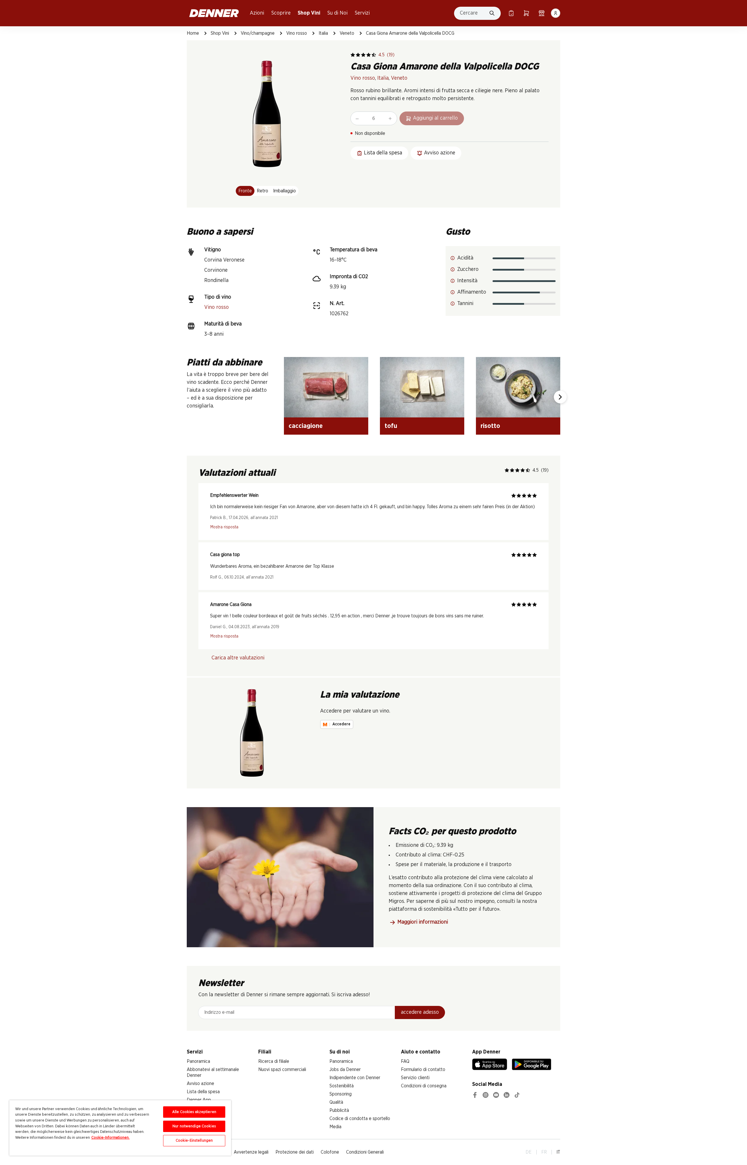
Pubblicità (339, 1110)
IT (558, 1152)
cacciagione (306, 426)
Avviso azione (200, 1083)
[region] (120, 1128)
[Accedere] (555, 13)
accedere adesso (420, 1012)
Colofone (330, 1152)
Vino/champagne (258, 33)
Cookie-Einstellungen (194, 1141)
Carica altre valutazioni (238, 658)
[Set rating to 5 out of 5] (373, 55)
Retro (262, 191)
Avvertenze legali (251, 1152)
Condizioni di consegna (423, 1086)
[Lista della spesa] (511, 13)
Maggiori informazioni (422, 922)
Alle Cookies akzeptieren (194, 1112)
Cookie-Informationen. (110, 1138)
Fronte (245, 191)
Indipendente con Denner (354, 1077)
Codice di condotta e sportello (359, 1118)
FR (544, 1152)
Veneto (347, 33)
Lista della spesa (203, 1091)
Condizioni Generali (365, 1152)
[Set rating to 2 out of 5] (358, 55)
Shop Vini (309, 13)
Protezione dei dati (294, 1152)
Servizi (362, 13)
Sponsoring (340, 1094)
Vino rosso (296, 33)
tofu (391, 426)
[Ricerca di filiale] (541, 13)
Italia (323, 33)
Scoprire (281, 13)
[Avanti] (560, 397)
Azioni (257, 13)
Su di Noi (337, 13)
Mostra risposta (224, 527)
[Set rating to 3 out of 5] (363, 55)
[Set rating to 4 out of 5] (368, 55)
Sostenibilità (341, 1086)
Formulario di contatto (423, 1069)
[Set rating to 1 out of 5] (352, 55)
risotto (490, 426)
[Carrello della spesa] (526, 13)
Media (335, 1126)
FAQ (405, 1061)
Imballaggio (284, 191)
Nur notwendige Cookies (194, 1126)
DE (529, 1152)
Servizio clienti (415, 1077)
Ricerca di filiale (273, 1061)
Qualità (336, 1102)
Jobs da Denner (345, 1069)
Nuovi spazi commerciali (282, 1069)
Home (193, 33)
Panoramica (198, 1061)
